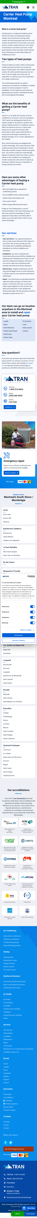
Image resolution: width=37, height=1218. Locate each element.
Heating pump (8, 957)
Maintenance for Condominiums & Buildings (18, 1049)
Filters (5, 1018)
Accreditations (8, 1097)
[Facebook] (5, 1142)
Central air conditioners (11, 939)
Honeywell (7, 1073)
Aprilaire (6, 1076)
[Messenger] (11, 1142)
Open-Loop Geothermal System (14, 985)
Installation (7, 1036)
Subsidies (9, 1101)
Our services (9, 233)
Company (6, 1122)
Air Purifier (6, 999)
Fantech (6, 1079)
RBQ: (11, 1135)
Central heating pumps (11, 942)
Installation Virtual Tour (11, 1052)
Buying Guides (8, 1107)
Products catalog (9, 1110)
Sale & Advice (8, 1033)
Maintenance (7, 1039)
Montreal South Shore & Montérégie (19, 1197)
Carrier (5, 1064)
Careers (6, 1125)
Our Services (7, 1030)
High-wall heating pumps (11, 945)
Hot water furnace (9, 970)
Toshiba (6, 1067)
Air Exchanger (8, 1003)
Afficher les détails (26, 630)
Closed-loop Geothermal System (14, 981)
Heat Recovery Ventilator (11, 1009)
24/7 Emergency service (15, 1149)
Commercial (7, 1046)
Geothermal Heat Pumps (11, 988)
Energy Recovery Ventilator (12, 1015)
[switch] (32, 612)
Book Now (10, 1187)
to (13, 1192)
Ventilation (7, 1012)
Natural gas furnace (10, 960)
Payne (5, 1070)
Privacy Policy (16, 1206)
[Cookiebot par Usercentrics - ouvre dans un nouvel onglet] (27, 576)
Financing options (12, 1104)
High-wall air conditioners (12, 936)
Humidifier (7, 1006)
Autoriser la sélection (18, 640)
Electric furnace (8, 967)
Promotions (7, 1094)
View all (6, 1083)
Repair (5, 1043)
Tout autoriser (18, 635)
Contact (6, 1128)
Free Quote (31, 1214)
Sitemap (32, 1204)
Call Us (17, 1214)
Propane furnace (9, 963)
